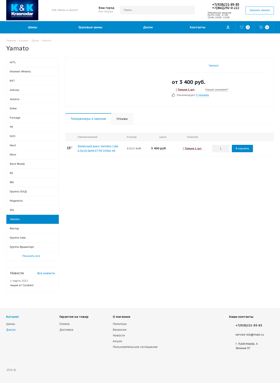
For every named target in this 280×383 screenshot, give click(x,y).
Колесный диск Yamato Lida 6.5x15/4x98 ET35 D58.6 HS (98, 148)
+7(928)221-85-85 (225, 4)
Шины (10, 324)
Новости (119, 335)
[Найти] (190, 10)
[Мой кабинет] (228, 27)
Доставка (66, 330)
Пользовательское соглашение (135, 347)
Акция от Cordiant (22, 285)
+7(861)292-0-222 (225, 8)
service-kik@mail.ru (250, 334)
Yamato (214, 65)
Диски (10, 330)
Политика (119, 324)
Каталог (12, 317)
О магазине (121, 317)
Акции (117, 341)
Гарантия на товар (74, 317)
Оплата (64, 324)
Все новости (46, 273)
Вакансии (119, 330)
